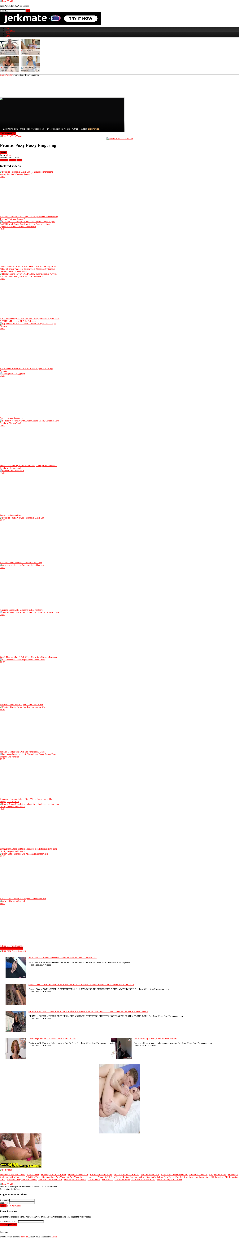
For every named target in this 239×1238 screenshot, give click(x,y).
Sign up (24, 1237)
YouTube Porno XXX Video (126, 1174)
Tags (8, 35)
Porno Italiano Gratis (198, 1174)
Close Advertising (8, 133)
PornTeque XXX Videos (75, 1179)
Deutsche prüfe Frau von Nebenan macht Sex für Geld (52, 1038)
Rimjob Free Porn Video (133, 1177)
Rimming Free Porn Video (53, 1177)
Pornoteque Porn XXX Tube (53, 1174)
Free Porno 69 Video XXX (50, 1179)
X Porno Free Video (94, 1177)
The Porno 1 (107, 1179)
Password (4, 1203)
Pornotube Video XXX (78, 1174)
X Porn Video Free (75, 1177)
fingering (12, 160)
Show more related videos (11, 948)
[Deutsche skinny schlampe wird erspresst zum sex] (121, 1058)
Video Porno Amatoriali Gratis (174, 1174)
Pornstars (9, 75)
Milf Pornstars (217, 1177)
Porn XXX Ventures (184, 1177)
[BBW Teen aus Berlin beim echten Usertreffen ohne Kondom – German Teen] (16, 977)
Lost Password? (14, 1206)
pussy (19, 160)
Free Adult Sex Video (31, 1177)
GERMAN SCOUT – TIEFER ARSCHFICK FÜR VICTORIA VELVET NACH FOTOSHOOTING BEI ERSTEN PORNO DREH (88, 1011)
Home (8, 28)
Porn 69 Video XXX (150, 1174)
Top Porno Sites (202, 1177)
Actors (8, 33)
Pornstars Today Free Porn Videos (22, 1179)
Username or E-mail (9, 1221)
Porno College (33, 1174)
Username (4, 1200)
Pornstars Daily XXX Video (169, 1179)
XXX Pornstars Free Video (143, 1179)
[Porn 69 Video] (7, 1)
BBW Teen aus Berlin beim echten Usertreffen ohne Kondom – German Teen (62, 957)
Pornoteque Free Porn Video (12, 1174)
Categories (10, 30)
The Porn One (94, 1179)
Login (3, 1206)
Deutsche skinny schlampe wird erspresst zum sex (155, 1038)
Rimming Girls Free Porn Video (160, 1177)
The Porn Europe (122, 1179)
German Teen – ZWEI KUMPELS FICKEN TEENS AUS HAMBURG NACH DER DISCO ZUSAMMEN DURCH (81, 984)
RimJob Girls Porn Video (101, 1174)
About (3, 152)
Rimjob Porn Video (217, 1174)
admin (8, 155)
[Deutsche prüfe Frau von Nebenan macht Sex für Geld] (16, 1058)
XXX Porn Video (113, 1177)
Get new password (8, 1225)
